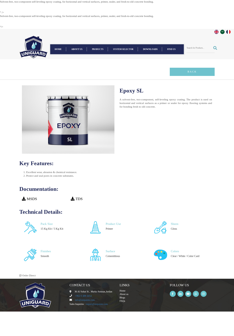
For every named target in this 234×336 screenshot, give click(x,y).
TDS (79, 199)
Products (97, 49)
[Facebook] (173, 294)
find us (171, 49)
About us (76, 49)
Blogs (122, 297)
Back (192, 71)
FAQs (122, 301)
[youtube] (188, 294)
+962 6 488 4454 (83, 296)
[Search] (214, 48)
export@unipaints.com (97, 304)
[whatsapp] (196, 294)
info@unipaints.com (85, 300)
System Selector (123, 49)
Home (58, 49)
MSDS (32, 199)
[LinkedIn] (180, 294)
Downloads (150, 49)
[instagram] (204, 294)
